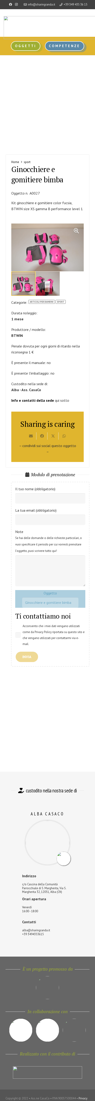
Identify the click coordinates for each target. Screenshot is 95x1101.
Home (15, 162)
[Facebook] (11, 5)
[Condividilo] (42, 436)
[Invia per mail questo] (30, 436)
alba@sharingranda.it (36, 930)
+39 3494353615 (33, 934)
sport (27, 162)
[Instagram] (16, 5)
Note (48, 541)
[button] (76, 231)
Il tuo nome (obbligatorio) (35, 489)
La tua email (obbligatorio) (35, 510)
